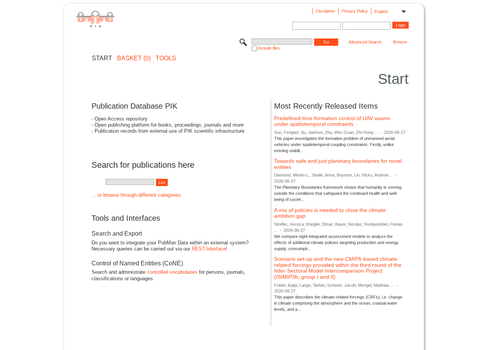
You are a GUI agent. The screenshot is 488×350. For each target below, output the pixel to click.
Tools (166, 58)
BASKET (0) (134, 58)
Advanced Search (365, 42)
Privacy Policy (355, 11)
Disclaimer (325, 11)
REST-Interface (209, 249)
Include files (269, 48)
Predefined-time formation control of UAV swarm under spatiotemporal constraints (332, 121)
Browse (400, 42)
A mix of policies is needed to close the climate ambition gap (330, 213)
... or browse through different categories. (137, 195)
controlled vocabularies (172, 272)
